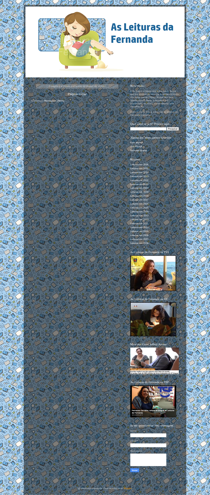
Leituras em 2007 (139, 239)
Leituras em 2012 (139, 219)
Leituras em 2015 (139, 207)
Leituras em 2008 (139, 235)
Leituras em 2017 (139, 200)
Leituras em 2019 (139, 192)
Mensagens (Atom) (54, 101)
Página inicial (77, 94)
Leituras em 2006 (139, 243)
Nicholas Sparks (138, 150)
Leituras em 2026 (139, 164)
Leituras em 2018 (139, 196)
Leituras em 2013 (139, 215)
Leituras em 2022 (139, 180)
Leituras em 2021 (139, 184)
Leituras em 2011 (139, 223)
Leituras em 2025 (139, 168)
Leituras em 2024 (139, 172)
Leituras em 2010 (139, 227)
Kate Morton (136, 142)
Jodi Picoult (136, 146)
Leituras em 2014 (139, 211)
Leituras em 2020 (139, 188)
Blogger (128, 488)
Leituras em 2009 (139, 231)
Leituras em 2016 (139, 204)
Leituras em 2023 (139, 176)
